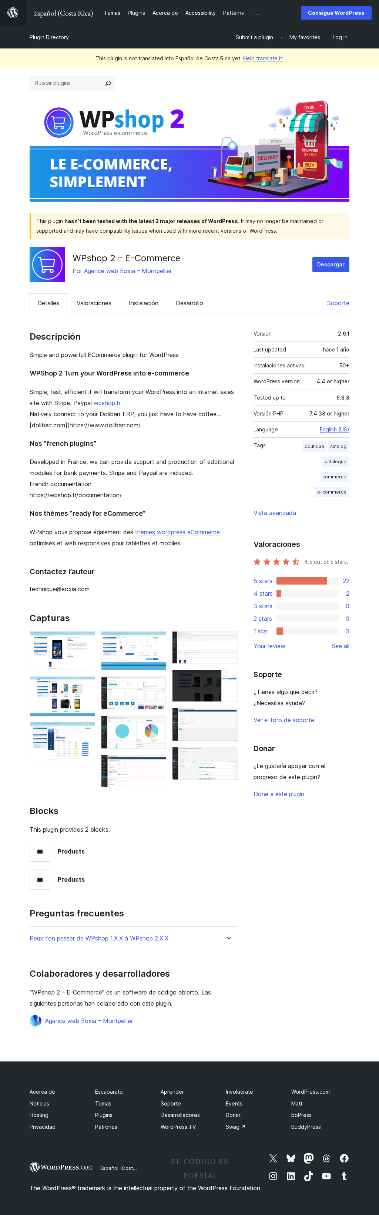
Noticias (39, 1103)
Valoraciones (94, 303)
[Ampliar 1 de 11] (85, 641)
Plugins (104, 1115)
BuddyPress (306, 1127)
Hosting (39, 1115)
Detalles (48, 303)
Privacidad (43, 1127)
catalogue (335, 461)
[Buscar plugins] (108, 83)
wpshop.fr (107, 403)
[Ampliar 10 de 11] (227, 717)
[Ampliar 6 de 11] (156, 725)
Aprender (172, 1091)
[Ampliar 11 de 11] (227, 757)
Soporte (338, 303)
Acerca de (42, 1091)
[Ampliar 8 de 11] (227, 641)
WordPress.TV (178, 1127)
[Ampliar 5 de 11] (156, 686)
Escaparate (109, 1091)
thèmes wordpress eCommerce (177, 532)
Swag (236, 1127)
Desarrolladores (180, 1115)
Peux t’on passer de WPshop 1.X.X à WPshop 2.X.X (99, 938)
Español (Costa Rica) (124, 1168)
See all (340, 646)
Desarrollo (189, 303)
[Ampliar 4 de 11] (156, 641)
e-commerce (331, 492)
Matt (296, 1103)
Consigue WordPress (336, 13)
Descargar (331, 264)
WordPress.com (310, 1091)
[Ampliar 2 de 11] (85, 686)
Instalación (143, 303)
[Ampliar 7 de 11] (156, 764)
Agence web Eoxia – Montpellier (128, 271)
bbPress (301, 1115)
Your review (269, 646)
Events (234, 1103)
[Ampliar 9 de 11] (227, 679)
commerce (334, 476)
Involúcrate (239, 1091)
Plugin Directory (49, 37)
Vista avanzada (275, 512)
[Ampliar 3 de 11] (85, 732)
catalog (338, 446)
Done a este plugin (279, 794)
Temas (103, 1103)
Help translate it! (263, 58)
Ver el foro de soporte (284, 720)
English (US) (334, 429)
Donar (233, 1115)
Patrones (106, 1127)
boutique (314, 446)
